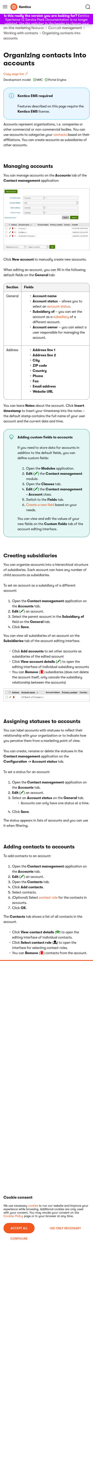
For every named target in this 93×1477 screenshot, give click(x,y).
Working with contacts (20, 33)
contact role (48, 898)
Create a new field (40, 505)
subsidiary (61, 317)
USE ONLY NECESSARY (65, 1228)
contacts (60, 135)
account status (58, 306)
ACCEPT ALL (19, 1228)
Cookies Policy (13, 1216)
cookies (33, 1205)
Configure (19, 1238)
